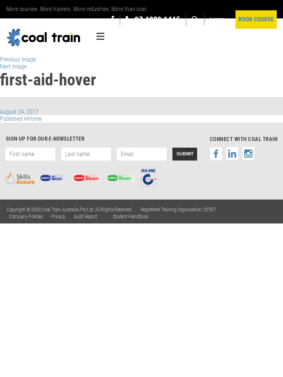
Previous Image (18, 59)
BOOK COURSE (256, 19)
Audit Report (85, 216)
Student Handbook (131, 216)
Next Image (13, 66)
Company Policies (26, 216)
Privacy (58, 216)
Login (217, 19)
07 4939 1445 (157, 19)
